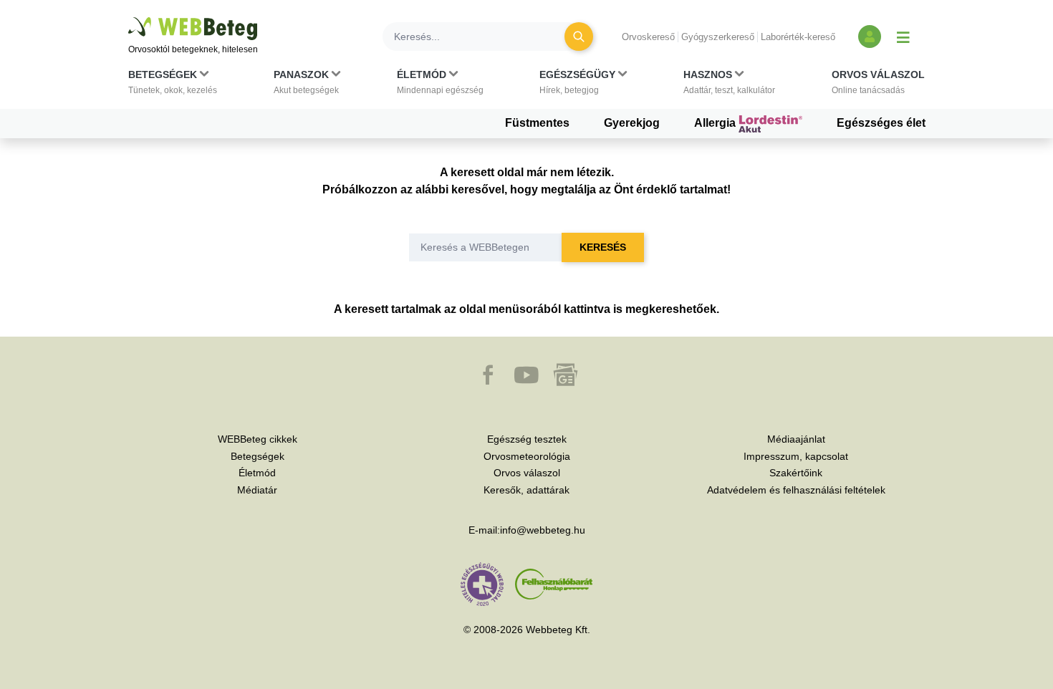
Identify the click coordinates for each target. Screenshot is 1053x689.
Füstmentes (537, 123)
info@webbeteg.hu (542, 530)
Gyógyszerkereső (717, 37)
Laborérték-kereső (798, 37)
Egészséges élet (881, 123)
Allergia (716, 123)
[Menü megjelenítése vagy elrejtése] (903, 36)
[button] (172, 85)
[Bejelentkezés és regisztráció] (869, 36)
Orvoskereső (648, 37)
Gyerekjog (632, 123)
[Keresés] (578, 36)
